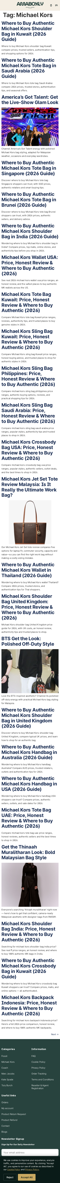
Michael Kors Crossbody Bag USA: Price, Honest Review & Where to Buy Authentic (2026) (28, 450)
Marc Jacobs (7, 1073)
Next (55, 1034)
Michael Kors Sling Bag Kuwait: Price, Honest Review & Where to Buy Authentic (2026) (27, 339)
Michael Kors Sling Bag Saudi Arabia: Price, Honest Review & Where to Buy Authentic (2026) (28, 413)
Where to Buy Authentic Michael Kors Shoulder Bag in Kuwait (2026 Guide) (27, 31)
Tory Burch (7, 1085)
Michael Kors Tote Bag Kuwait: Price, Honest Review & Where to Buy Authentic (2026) (27, 302)
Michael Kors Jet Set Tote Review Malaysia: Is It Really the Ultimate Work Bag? (29, 487)
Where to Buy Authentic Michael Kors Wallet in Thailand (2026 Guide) (27, 570)
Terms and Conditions (42, 1079)
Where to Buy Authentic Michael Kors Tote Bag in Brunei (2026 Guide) (28, 199)
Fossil (4, 1056)
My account (7, 1108)
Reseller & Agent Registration (39, 1087)
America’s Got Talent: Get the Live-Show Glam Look (29, 99)
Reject (10, 1177)
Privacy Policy (38, 1067)
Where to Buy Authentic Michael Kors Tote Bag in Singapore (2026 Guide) (28, 168)
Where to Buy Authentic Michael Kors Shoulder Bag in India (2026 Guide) (30, 231)
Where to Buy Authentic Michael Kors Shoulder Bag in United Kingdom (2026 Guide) (27, 718)
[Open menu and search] (56, 5)
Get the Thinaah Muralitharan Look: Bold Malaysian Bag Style (28, 852)
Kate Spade (7, 1079)
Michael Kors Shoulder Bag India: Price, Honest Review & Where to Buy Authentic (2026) (28, 932)
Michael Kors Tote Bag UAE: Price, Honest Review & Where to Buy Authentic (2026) (27, 818)
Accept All (27, 1177)
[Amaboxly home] (30, 5)
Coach (4, 1067)
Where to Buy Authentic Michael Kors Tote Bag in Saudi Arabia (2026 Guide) (28, 68)
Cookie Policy (38, 1062)
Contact (5, 1125)
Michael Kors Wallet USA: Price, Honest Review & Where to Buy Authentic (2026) (29, 265)
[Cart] (51, 5)
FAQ (33, 1056)
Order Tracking (38, 1073)
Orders (4, 1102)
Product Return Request (13, 1114)
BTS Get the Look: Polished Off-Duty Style (27, 641)
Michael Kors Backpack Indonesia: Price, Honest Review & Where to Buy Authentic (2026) (29, 1005)
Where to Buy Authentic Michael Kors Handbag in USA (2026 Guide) (29, 783)
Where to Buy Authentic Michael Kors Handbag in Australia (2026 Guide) (29, 752)
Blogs (4, 1131)
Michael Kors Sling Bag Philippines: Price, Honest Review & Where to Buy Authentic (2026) (28, 376)
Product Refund (9, 1120)
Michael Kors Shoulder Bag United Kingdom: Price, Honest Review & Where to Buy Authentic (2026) (27, 607)
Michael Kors (8, 1062)
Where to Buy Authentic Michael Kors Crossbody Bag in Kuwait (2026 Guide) (28, 968)
